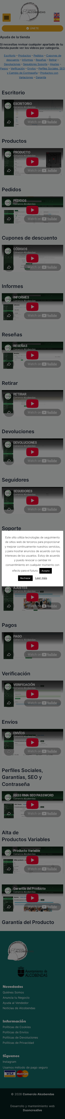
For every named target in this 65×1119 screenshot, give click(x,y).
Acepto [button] (46, 570)
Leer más (41, 578)
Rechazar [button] (25, 578)
